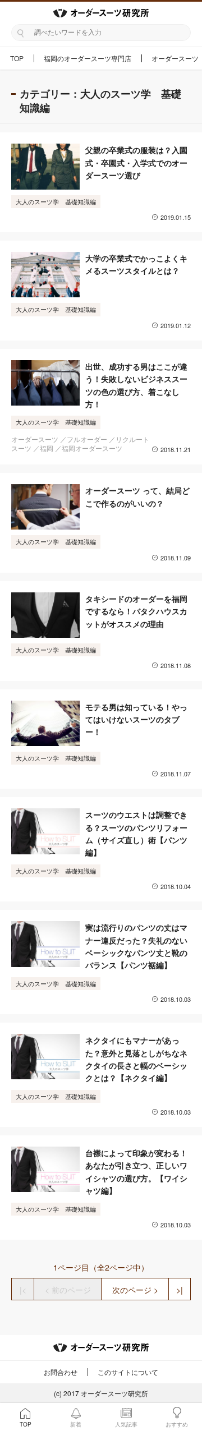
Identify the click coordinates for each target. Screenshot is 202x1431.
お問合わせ (60, 1372)
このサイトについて (128, 1372)
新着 (75, 1424)
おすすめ (177, 1424)
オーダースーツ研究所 (114, 1393)
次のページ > (135, 1289)
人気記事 (126, 1424)
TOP (17, 58)
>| (179, 1289)
